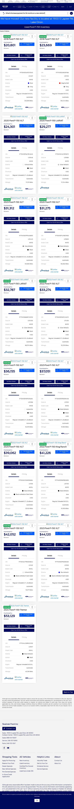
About (57, 757)
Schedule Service (42, 766)
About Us (57, 763)
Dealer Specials (7, 766)
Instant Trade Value (28, 55)
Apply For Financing (8, 760)
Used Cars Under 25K (26, 771)
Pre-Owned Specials (9, 772)
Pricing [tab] (24, 66)
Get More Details (11, 55)
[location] (28, 1)
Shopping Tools (9, 757)
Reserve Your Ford (8, 763)
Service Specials (42, 769)
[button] (32, 118)
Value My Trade (42, 760)
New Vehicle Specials (9, 769)
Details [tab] (13, 66)
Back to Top (68, 692)
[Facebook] (4, 748)
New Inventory (24, 760)
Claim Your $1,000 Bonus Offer (19, 59)
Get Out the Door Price (28, 44)
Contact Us (10, 728)
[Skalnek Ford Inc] (7, 7)
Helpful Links (43, 757)
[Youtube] (8, 748)
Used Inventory (24, 763)
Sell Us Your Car (42, 763)
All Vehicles (25, 757)
